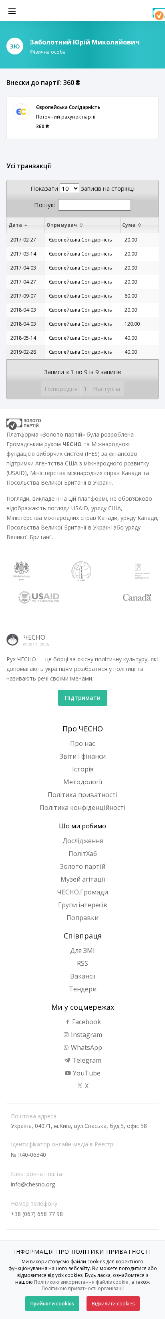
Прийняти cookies (52, 1303)
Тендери (83, 989)
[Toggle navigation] (12, 10)
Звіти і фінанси (83, 756)
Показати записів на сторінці (82, 188)
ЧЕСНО (34, 637)
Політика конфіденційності (82, 807)
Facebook (85, 1021)
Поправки (82, 917)
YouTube (86, 1073)
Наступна (106, 389)
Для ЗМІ (82, 950)
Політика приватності (82, 794)
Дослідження (82, 840)
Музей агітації (82, 879)
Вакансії (82, 976)
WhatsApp (85, 1047)
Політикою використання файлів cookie (81, 1282)
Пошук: (44, 205)
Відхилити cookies (113, 1303)
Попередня (61, 389)
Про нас (82, 743)
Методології (82, 781)
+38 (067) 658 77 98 (37, 1214)
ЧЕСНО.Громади (82, 892)
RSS (82, 963)
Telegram (85, 1060)
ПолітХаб (82, 853)
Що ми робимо (82, 826)
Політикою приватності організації (83, 1288)
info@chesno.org (33, 1184)
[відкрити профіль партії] (21, 112)
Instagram (85, 1034)
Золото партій (82, 866)
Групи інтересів (82, 904)
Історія (82, 769)
